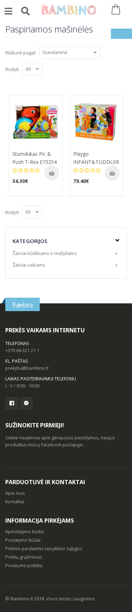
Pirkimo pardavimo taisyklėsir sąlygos (43, 549)
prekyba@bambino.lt (27, 368)
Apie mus (15, 493)
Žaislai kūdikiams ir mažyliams (45, 253)
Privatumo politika (23, 566)
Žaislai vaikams (29, 265)
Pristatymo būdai (22, 540)
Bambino (22, 305)
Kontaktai (14, 502)
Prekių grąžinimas (23, 557)
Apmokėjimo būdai (24, 532)
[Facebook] (11, 403)
